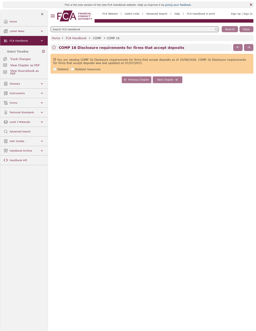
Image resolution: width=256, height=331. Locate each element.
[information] (43, 51)
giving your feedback (178, 4)
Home (56, 38)
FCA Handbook (76, 38)
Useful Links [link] (132, 13)
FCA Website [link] (110, 13)
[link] (75, 16)
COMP (97, 38)
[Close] (251, 4)
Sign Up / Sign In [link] (242, 13)
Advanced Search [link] (156, 13)
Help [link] (177, 13)
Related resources (87, 69)
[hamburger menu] (53, 16)
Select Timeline (18, 51)
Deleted (62, 69)
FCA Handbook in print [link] (201, 13)
